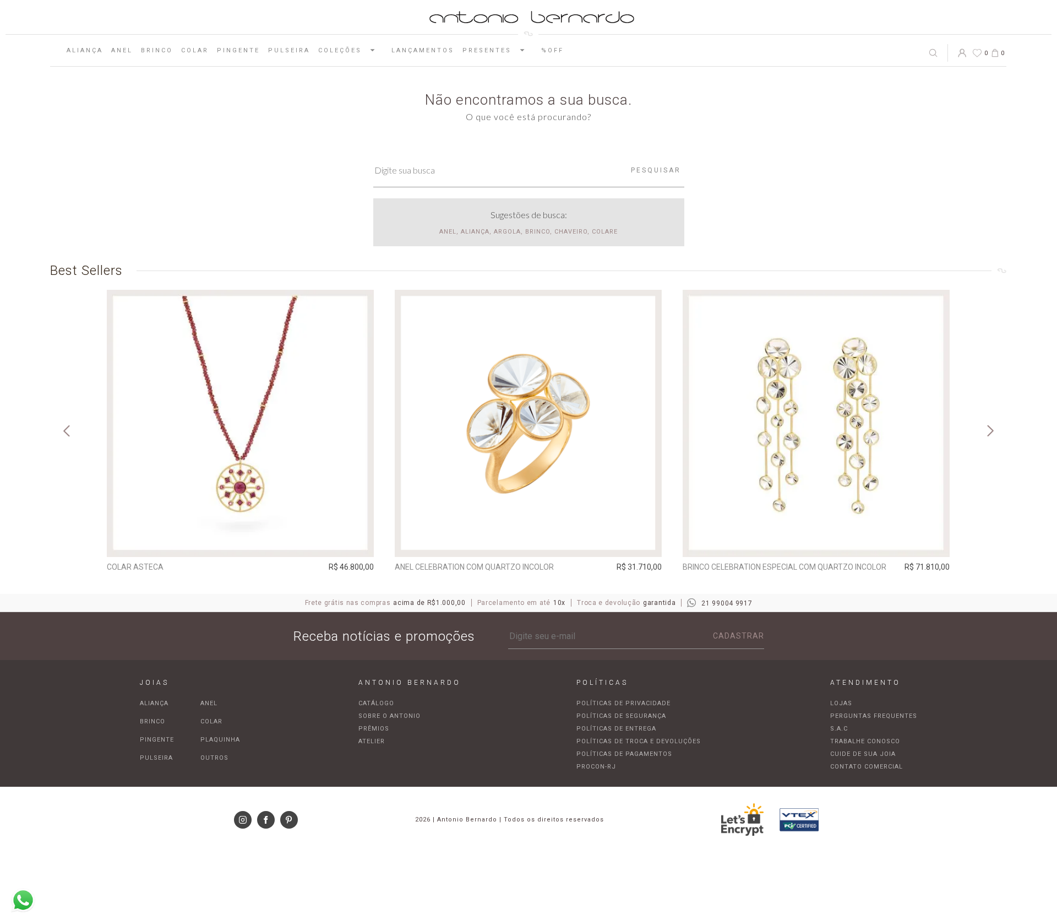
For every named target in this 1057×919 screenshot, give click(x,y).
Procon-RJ (596, 766)
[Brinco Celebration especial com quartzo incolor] (816, 423)
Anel (122, 50)
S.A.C (839, 728)
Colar (195, 50)
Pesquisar (656, 170)
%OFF (552, 50)
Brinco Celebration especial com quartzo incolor (784, 567)
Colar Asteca (135, 567)
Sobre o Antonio (389, 716)
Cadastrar (738, 635)
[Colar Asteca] (240, 423)
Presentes (486, 50)
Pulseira (289, 50)
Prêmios (373, 728)
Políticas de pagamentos (624, 754)
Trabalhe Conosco (865, 741)
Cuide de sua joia (863, 754)
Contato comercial (866, 766)
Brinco (157, 50)
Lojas (841, 703)
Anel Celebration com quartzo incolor (474, 567)
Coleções (340, 50)
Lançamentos (422, 50)
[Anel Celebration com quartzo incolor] (528, 423)
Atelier (371, 741)
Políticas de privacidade (623, 703)
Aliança (85, 50)
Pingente (238, 50)
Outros (214, 757)
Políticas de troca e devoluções (638, 741)
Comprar (240, 541)
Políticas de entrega (616, 728)
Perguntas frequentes (873, 716)
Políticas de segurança (621, 716)
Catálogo (376, 703)
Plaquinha (220, 739)
